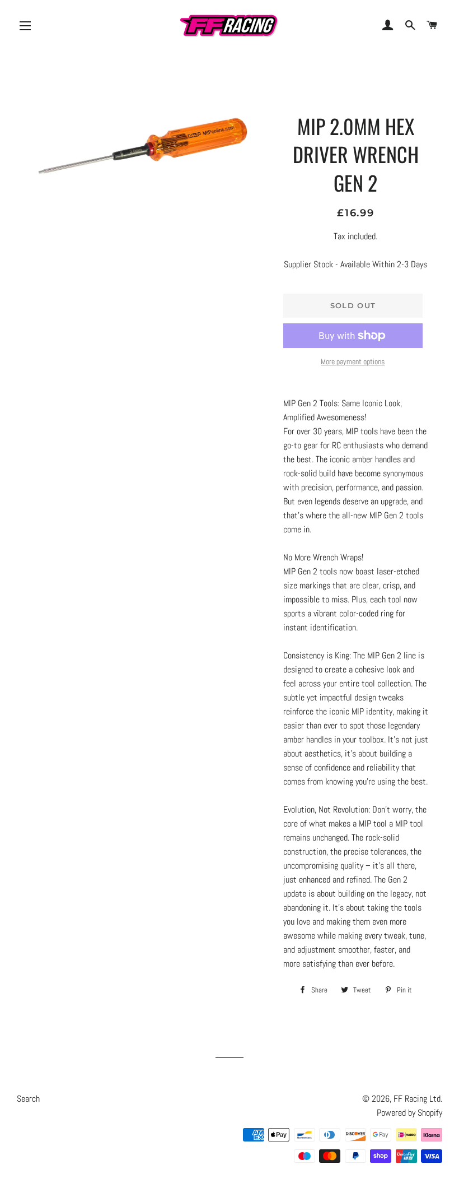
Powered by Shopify (409, 1113)
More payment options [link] (353, 361)
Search (28, 1099)
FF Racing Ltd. (418, 1099)
